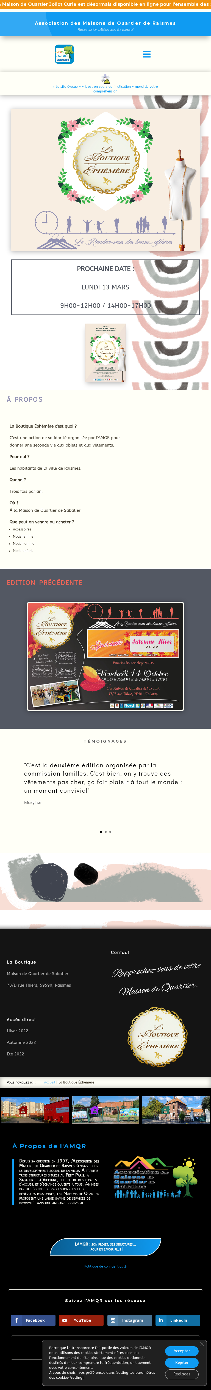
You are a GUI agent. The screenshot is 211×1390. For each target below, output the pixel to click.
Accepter (182, 1351)
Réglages (181, 1374)
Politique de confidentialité (105, 1266)
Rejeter (182, 1362)
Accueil (49, 1082)
